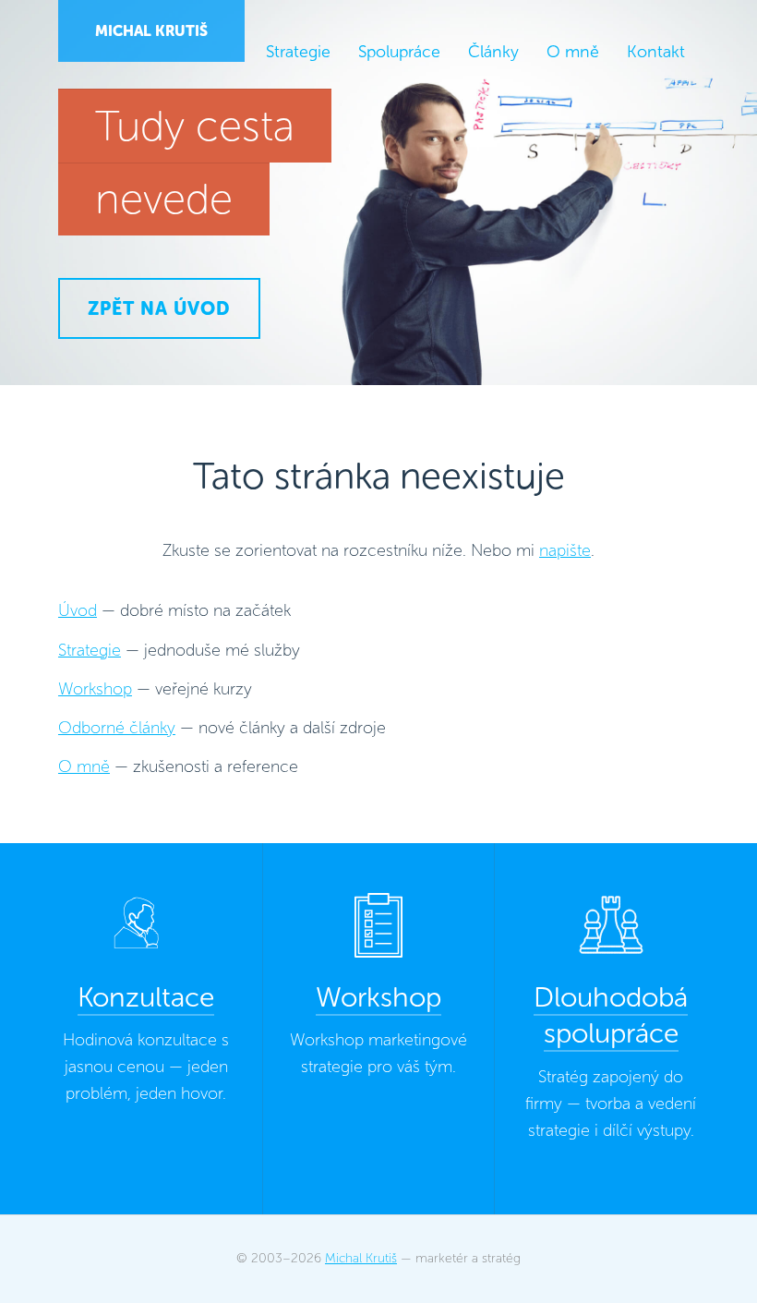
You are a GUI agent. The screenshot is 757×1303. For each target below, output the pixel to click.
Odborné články (116, 728)
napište (565, 550)
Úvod (77, 610)
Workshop (95, 689)
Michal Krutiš (151, 31)
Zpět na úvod (159, 308)
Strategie (89, 650)
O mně (84, 766)
